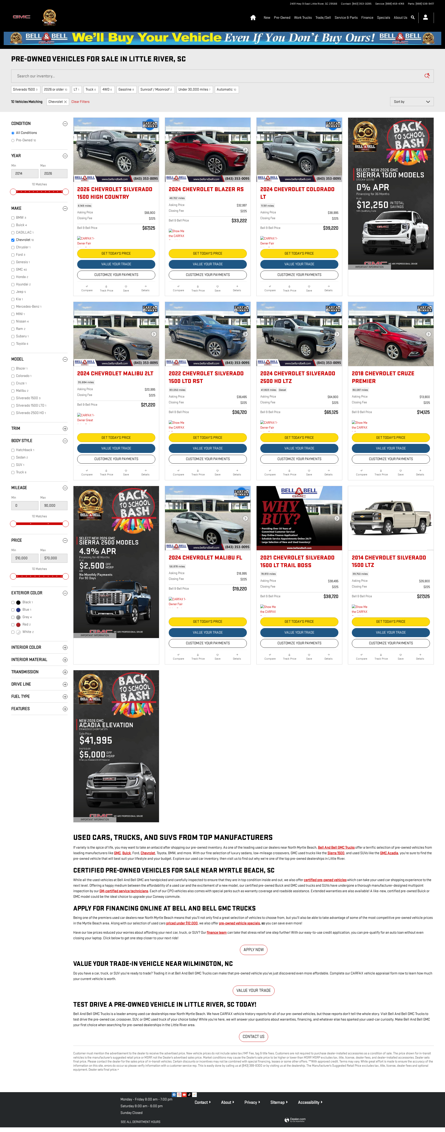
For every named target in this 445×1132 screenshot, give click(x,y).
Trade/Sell (323, 18)
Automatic (226, 89)
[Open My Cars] (424, 18)
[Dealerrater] (194, 1094)
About (226, 1102)
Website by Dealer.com (295, 1120)
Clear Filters (80, 102)
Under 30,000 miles (194, 89)
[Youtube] (184, 1094)
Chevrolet (55, 102)
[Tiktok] (189, 1094)
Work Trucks (303, 18)
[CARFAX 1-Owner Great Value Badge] (86, 418)
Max (43, 166)
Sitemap (277, 1102)
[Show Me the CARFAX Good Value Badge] (177, 234)
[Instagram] (179, 1094)
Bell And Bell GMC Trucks (336, 847)
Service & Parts (346, 18)
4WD (107, 89)
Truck (91, 89)
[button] (116, 205)
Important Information (367, 268)
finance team (217, 932)
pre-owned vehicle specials (239, 923)
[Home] (22, 18)
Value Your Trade (116, 264)
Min (13, 166)
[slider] (13, 192)
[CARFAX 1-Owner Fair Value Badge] (86, 241)
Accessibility (308, 1102)
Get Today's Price (116, 253)
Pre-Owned (282, 18)
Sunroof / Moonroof (156, 89)
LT (76, 89)
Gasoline (126, 89)
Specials (383, 18)
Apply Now (254, 949)
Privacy (251, 1102)
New (267, 18)
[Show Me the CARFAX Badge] (269, 610)
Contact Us (253, 1036)
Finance (367, 18)
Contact (201, 1102)
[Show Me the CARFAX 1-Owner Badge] (177, 425)
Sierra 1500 (335, 853)
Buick (126, 853)
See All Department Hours (140, 1122)
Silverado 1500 (25, 89)
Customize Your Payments (116, 275)
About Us (400, 18)
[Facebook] (174, 1094)
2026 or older (55, 89)
